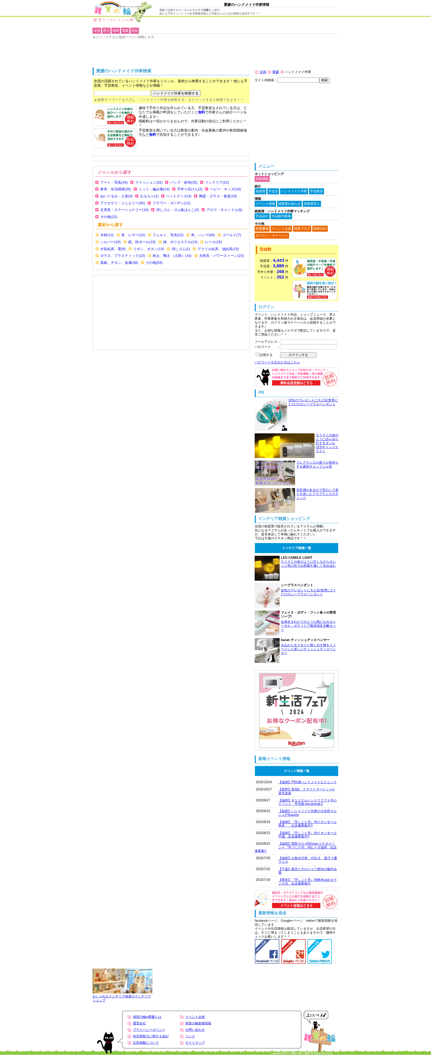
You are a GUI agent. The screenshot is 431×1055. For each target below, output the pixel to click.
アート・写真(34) (114, 182)
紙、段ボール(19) (142, 242)
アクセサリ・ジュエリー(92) (122, 203)
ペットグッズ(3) (179, 196)
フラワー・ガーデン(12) (172, 203)
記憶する (266, 355)
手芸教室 (316, 191)
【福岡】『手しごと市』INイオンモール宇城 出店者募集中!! (307, 834)
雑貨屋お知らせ (289, 204)
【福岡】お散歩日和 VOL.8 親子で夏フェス (307, 859)
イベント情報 (265, 204)
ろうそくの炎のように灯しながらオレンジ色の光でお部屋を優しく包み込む (308, 563)
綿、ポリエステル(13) (180, 242)
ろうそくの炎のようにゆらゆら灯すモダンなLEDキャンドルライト (327, 443)
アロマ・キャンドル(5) (224, 210)
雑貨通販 (262, 179)
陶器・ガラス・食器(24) (218, 196)
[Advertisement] (120, 289)
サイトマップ (195, 1043)
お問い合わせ (195, 1030)
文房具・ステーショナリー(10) (124, 210)
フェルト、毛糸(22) (168, 235)
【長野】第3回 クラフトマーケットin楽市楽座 (306, 791)
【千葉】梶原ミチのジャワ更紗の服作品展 (307, 870)
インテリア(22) (217, 182)
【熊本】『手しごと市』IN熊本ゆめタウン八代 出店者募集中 (307, 881)
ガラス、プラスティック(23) (122, 256)
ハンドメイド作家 (294, 191)
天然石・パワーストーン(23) (221, 256)
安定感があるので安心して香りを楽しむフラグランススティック (317, 494)
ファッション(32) (149, 182)
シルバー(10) (110, 242)
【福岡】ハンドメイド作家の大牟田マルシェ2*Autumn (307, 812)
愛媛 (275, 72)
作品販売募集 (281, 216)
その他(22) (108, 217)
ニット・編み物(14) (154, 189)
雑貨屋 (260, 191)
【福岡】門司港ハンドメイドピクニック (307, 782)
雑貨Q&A (320, 228)
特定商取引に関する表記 (151, 1036)
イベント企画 (281, 228)
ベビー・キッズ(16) (225, 189)
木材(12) (107, 235)
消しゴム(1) (181, 249)
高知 (134, 30)
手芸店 (273, 191)
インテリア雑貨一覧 (296, 548)
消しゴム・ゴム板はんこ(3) (177, 210)
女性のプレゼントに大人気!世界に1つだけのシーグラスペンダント (313, 402)
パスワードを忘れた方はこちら (277, 362)
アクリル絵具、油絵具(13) (218, 249)
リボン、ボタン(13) (148, 249)
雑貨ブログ (302, 228)
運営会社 (139, 1023)
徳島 (115, 30)
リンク (190, 1036)
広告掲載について (146, 1043)
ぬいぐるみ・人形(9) (116, 196)
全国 (263, 72)
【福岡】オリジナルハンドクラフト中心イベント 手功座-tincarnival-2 (307, 802)
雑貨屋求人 (312, 204)
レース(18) (213, 242)
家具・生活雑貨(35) (115, 189)
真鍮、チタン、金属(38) (119, 263)
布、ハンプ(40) (203, 235)
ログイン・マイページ (272, 235)
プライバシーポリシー (149, 1030)
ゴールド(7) (231, 235)
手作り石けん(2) (190, 189)
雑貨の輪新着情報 (198, 1023)
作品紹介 (262, 216)
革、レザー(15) (133, 235)
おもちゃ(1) (149, 196)
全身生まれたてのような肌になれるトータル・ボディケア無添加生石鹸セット (308, 626)
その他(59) (154, 263)
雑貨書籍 (262, 228)
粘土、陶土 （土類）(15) (172, 256)
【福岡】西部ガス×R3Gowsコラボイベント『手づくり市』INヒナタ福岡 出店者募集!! (296, 847)
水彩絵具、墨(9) (113, 249)
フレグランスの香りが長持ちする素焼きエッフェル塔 (317, 464)
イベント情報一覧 (297, 771)
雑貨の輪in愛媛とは (147, 1017)
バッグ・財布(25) (184, 182)
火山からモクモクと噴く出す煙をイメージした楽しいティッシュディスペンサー (308, 649)
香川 (106, 30)
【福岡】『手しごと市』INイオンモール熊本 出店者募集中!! (307, 823)
